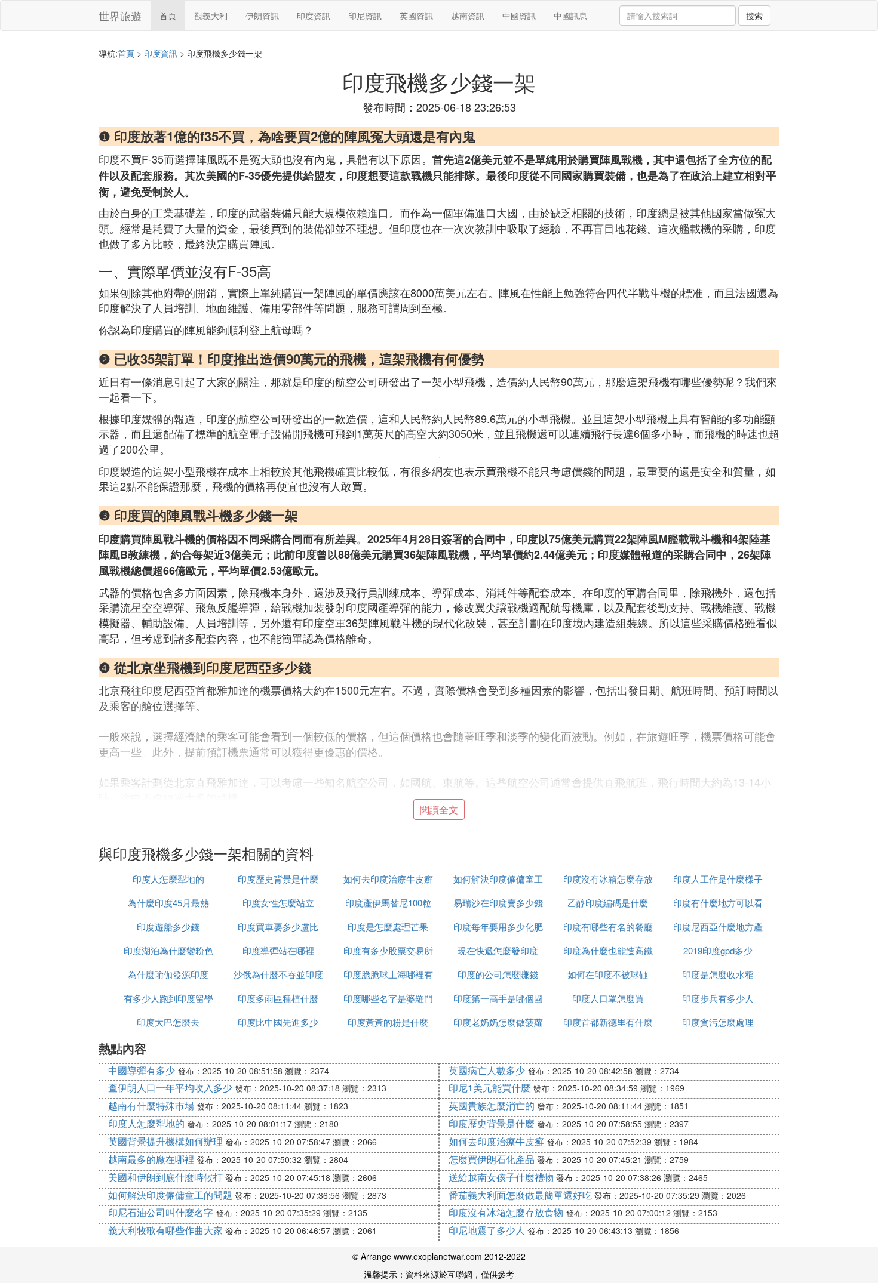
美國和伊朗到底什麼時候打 (165, 1177)
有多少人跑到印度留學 (168, 998)
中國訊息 (570, 15)
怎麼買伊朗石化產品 (492, 1159)
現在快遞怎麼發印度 (498, 950)
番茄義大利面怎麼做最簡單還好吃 (520, 1195)
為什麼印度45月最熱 (168, 902)
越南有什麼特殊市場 (151, 1105)
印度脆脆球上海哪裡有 (388, 974)
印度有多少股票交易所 (388, 950)
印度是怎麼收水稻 (718, 974)
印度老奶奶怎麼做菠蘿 (498, 1022)
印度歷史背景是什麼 (278, 878)
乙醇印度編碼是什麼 (607, 902)
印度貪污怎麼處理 (718, 1022)
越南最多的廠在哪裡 (151, 1159)
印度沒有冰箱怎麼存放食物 (506, 1212)
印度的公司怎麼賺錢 (498, 974)
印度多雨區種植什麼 (278, 998)
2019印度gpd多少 (718, 950)
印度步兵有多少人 (718, 998)
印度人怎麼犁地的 (168, 878)
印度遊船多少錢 (168, 926)
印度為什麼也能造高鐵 (608, 950)
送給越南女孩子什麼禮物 (501, 1177)
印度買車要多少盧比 (278, 926)
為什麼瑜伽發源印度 (168, 974)
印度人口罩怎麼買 (608, 998)
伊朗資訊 (262, 15)
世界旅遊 (120, 15)
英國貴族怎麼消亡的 (492, 1105)
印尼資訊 (365, 15)
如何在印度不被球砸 (607, 974)
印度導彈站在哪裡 (278, 950)
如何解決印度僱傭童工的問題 (170, 1195)
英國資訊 (416, 15)
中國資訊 (519, 15)
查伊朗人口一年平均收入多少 (170, 1087)
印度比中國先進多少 (278, 1022)
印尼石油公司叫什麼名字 (160, 1212)
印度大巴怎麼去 (168, 1022)
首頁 (167, 15)
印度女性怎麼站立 (278, 902)
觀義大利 (211, 15)
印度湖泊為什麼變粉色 (168, 950)
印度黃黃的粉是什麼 (388, 1022)
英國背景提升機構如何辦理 (165, 1141)
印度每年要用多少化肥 (498, 926)
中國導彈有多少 (141, 1070)
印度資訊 (313, 15)
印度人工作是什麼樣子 (718, 878)
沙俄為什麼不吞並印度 (278, 974)
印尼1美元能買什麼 (489, 1087)
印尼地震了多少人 (487, 1230)
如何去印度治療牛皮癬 (388, 878)
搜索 (754, 15)
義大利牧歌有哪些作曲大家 (165, 1230)
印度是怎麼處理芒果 (388, 926)
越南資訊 (467, 15)
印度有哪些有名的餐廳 (608, 926)
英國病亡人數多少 (487, 1070)
